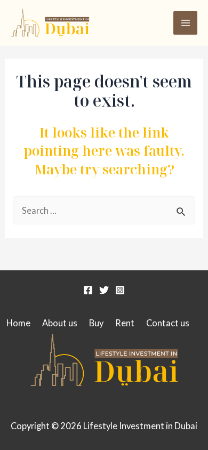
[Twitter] (104, 290)
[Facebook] (88, 290)
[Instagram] (120, 290)
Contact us (167, 323)
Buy (96, 323)
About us (59, 323)
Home (18, 323)
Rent (124, 323)
